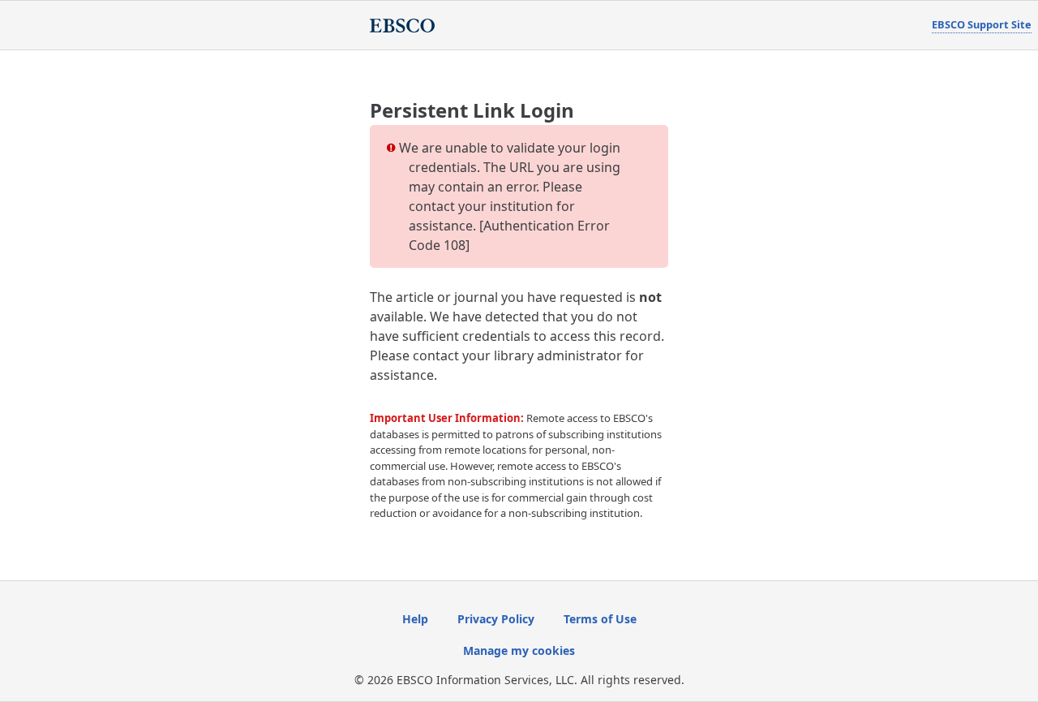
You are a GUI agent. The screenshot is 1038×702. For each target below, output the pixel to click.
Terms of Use (600, 619)
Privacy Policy (495, 619)
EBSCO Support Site (982, 24)
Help (415, 619)
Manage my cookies (519, 650)
